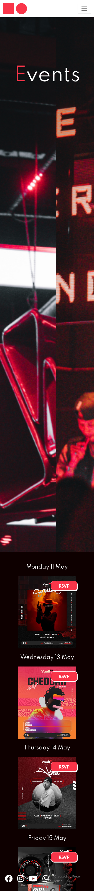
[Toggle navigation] (84, 9)
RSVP (64, 586)
